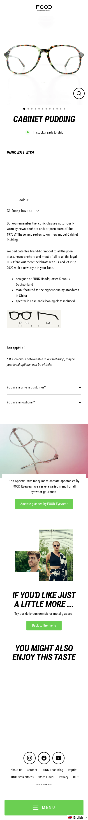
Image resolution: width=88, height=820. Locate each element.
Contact (32, 770)
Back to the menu (44, 625)
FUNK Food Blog (52, 770)
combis (43, 614)
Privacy (64, 777)
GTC (76, 777)
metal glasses (62, 614)
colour (23, 200)
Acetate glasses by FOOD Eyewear (44, 504)
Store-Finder (46, 777)
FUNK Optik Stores (21, 777)
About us (16, 770)
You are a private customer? (26, 387)
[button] (77, 817)
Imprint (73, 770)
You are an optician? (21, 402)
